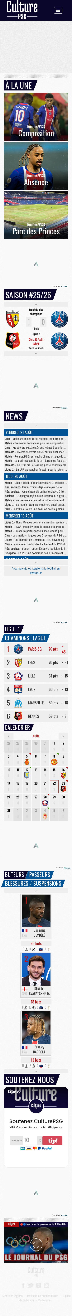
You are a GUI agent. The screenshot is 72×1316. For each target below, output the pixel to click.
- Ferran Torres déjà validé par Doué (33, 487)
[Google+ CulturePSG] (38, 1285)
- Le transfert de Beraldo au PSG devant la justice (38, 540)
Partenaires (45, 1300)
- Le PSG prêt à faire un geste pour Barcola (35, 465)
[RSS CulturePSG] (46, 1285)
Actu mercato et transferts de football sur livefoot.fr (36, 570)
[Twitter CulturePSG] (30, 1285)
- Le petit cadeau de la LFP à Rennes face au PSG (38, 461)
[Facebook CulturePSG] (23, 1285)
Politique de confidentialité (42, 1296)
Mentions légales (12, 1296)
